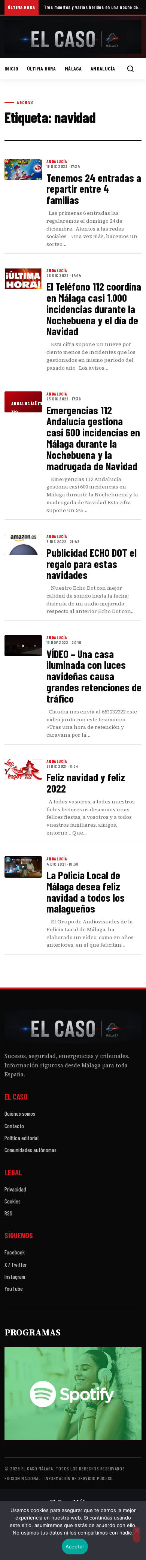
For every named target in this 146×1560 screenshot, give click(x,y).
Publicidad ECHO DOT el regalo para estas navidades (91, 563)
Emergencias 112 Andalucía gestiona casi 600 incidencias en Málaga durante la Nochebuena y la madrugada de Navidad (93, 437)
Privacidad (15, 1189)
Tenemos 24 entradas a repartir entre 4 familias (93, 189)
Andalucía (103, 68)
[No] (136, 1534)
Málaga (73, 68)
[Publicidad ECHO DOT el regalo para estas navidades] (23, 544)
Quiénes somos (19, 1113)
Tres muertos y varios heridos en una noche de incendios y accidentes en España (93, 7)
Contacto (14, 1125)
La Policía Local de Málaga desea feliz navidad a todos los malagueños (85, 891)
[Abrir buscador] (130, 68)
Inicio (11, 68)
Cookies (12, 1201)
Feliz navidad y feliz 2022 (85, 782)
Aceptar (75, 1547)
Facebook (14, 1252)
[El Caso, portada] (73, 37)
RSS (8, 1213)
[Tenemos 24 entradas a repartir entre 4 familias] (23, 169)
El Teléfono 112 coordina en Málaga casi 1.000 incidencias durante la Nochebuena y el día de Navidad (93, 308)
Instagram (14, 1276)
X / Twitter (15, 1264)
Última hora (41, 68)
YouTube (13, 1288)
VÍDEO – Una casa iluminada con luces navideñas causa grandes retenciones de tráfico (94, 676)
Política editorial (21, 1137)
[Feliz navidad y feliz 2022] (23, 769)
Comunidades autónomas (30, 1149)
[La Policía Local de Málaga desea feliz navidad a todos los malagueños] (23, 866)
